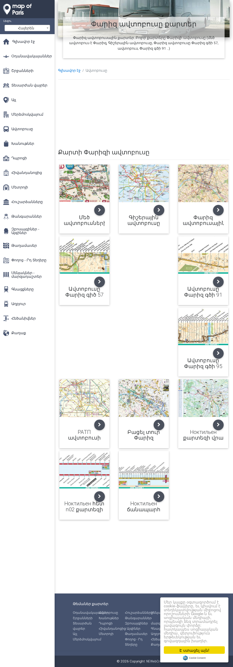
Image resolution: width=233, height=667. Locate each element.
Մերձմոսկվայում (87, 639)
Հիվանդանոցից (112, 628)
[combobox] (27, 28)
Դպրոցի (106, 623)
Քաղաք (157, 644)
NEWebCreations (158, 661)
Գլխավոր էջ (69, 71)
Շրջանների (83, 618)
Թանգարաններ (138, 618)
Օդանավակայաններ (91, 612)
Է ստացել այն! (194, 650)
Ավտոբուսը (108, 612)
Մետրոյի (106, 634)
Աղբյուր (157, 634)
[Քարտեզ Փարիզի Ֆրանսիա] (27, 16)
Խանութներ (109, 618)
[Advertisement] (144, 115)
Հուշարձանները (139, 612)
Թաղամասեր (136, 634)
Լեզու (7, 21)
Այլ (75, 634)
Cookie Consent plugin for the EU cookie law (194, 657)
